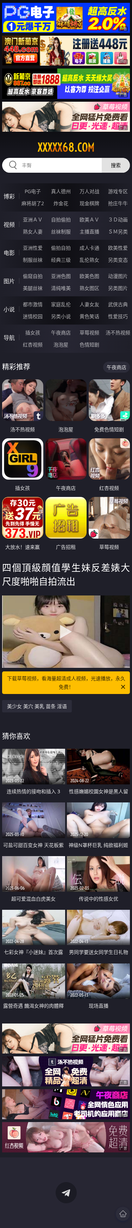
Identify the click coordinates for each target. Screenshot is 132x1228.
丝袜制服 (61, 231)
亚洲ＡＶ (33, 219)
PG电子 (33, 191)
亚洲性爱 (33, 247)
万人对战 (89, 191)
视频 (9, 225)
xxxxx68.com (66, 147)
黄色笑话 (89, 316)
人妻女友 (89, 304)
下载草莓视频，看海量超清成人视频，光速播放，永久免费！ (66, 682)
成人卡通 (89, 247)
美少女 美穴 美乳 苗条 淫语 (37, 706)
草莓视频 (89, 332)
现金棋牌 (89, 203)
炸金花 (61, 203)
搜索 (116, 165)
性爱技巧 (118, 316)
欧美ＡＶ (89, 219)
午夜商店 (61, 332)
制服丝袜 (33, 259)
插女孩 (32, 332)
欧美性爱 (118, 247)
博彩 (9, 196)
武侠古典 (118, 304)
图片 (9, 281)
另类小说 (61, 316)
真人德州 (61, 191)
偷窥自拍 (33, 276)
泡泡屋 (61, 344)
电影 (9, 253)
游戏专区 (118, 191)
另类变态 (118, 259)
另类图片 (118, 288)
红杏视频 (33, 344)
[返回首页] (123, 1214)
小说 (9, 309)
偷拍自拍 (61, 247)
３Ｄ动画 (118, 219)
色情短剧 (89, 344)
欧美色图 (89, 276)
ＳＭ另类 (118, 231)
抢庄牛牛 (118, 203)
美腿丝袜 (33, 288)
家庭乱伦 (61, 304)
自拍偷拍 (61, 219)
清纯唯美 (61, 288)
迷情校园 (33, 316)
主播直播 (89, 231)
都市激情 (33, 304)
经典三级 (61, 259)
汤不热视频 (118, 332)
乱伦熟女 (89, 259)
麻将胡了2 (32, 203)
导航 (9, 338)
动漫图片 (118, 276)
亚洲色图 (61, 276)
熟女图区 (89, 288)
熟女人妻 (33, 231)
